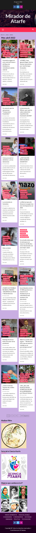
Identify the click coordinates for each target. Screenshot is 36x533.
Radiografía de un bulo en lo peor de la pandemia (9, 341)
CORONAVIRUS (6, 328)
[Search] (33, 29)
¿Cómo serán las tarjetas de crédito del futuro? (8, 387)
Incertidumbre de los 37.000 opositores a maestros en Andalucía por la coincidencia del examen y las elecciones (26, 293)
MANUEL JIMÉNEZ (24, 377)
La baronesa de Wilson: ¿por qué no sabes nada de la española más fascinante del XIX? (26, 111)
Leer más (5, 84)
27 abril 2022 (23, 395)
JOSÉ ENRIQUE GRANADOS (26, 50)
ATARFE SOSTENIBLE (7, 276)
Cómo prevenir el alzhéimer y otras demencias (8, 159)
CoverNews (13, 530)
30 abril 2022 (6, 71)
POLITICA (5, 54)
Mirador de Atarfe (18, 18)
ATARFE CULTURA (24, 45)
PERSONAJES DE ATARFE (25, 54)
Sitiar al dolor (7, 248)
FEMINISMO (23, 104)
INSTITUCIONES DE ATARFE (26, 48)
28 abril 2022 (6, 295)
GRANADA (9, 519)
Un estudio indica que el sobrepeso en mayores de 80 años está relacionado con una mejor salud (26, 243)
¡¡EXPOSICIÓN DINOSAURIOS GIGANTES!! (24, 159)
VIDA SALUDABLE (7, 153)
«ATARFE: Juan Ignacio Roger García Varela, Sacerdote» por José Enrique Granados (26, 64)
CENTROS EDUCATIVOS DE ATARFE (26, 276)
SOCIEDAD (11, 54)
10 (22, 415)
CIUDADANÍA (6, 50)
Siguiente (26, 415)
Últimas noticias (6, 56)
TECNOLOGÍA (23, 196)
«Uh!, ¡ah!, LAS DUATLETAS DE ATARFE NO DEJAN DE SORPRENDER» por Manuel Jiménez (26, 389)
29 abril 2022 (23, 163)
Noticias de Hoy (6, 52)
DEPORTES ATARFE (24, 375)
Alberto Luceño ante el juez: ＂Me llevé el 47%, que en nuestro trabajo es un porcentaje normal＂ (26, 343)
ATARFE (22, 43)
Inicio (18, 4)
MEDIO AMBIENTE (11, 515)
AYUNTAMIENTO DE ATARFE (24, 148)
